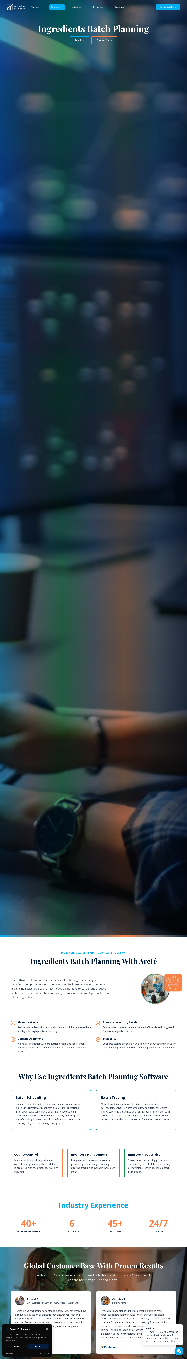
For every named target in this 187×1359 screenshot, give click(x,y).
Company (119, 7)
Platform (35, 7)
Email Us (79, 40)
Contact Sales (104, 40)
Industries (76, 7)
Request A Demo (168, 7)
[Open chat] (179, 1351)
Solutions (55, 7)
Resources (98, 7)
